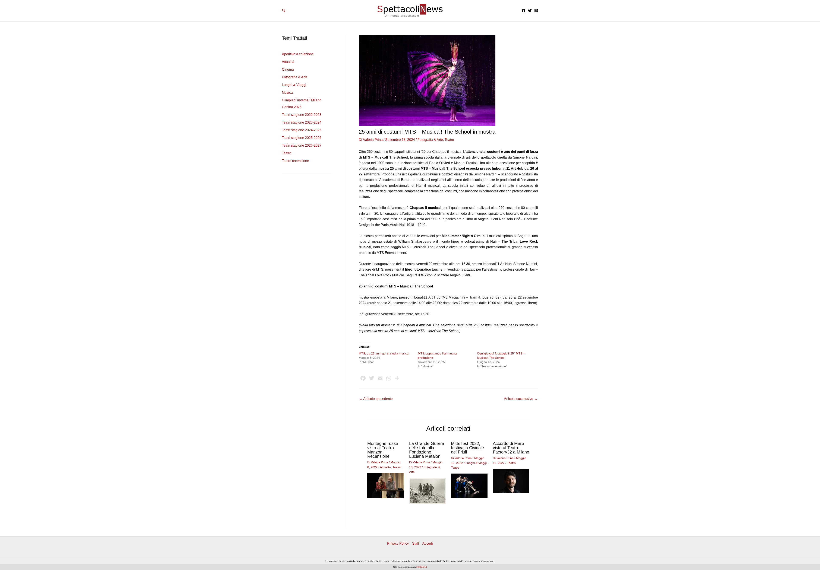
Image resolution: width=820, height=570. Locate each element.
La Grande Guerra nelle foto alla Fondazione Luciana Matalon (426, 450)
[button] (284, 10)
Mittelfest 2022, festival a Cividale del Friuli (467, 447)
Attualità (288, 62)
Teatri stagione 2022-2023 (301, 115)
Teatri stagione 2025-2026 (301, 138)
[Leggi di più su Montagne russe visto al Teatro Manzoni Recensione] (385, 485)
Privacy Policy (398, 543)
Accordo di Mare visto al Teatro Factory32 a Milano (511, 447)
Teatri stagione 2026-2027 (301, 145)
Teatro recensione (295, 161)
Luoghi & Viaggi (294, 85)
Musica (287, 92)
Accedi (427, 543)
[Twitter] (530, 11)
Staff (415, 543)
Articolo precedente (376, 399)
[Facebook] (523, 11)
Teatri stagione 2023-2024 (301, 122)
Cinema (288, 69)
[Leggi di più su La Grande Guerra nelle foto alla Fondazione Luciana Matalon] (427, 490)
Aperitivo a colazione (298, 54)
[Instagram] (536, 11)
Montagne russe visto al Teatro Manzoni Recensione (382, 450)
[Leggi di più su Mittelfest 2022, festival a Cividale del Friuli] (469, 485)
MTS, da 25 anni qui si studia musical (384, 353)
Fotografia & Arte (294, 77)
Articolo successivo (520, 399)
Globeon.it (421, 567)
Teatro (286, 153)
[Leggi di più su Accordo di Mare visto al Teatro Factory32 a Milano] (511, 481)
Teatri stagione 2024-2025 (301, 130)
